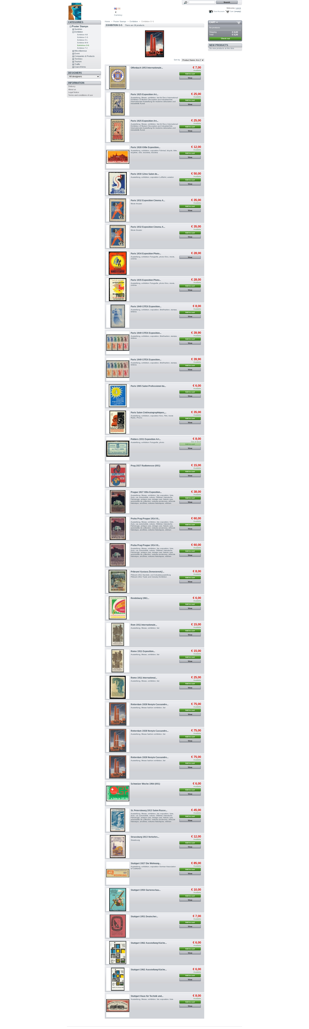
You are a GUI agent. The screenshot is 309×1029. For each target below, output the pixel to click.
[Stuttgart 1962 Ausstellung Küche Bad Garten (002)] (117, 979)
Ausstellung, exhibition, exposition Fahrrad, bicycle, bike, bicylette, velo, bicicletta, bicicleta (154, 151)
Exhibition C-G (82, 37)
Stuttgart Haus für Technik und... (147, 996)
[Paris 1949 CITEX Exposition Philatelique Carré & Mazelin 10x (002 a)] (117, 369)
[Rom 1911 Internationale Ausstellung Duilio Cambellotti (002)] (117, 634)
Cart (212, 22)
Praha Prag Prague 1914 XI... (145, 518)
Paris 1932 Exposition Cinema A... (148, 200)
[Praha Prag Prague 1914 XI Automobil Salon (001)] (117, 528)
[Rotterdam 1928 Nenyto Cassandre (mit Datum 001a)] (117, 714)
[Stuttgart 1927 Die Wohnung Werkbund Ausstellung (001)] (117, 873)
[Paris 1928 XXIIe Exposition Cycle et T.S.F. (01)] (117, 157)
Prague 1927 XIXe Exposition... (146, 492)
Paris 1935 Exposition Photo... (146, 280)
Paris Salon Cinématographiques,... (148, 412)
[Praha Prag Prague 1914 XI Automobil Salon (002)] (117, 555)
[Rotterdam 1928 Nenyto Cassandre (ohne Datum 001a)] (117, 767)
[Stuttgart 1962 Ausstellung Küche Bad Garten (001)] (117, 952)
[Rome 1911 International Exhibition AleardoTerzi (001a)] (117, 687)
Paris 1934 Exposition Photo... (146, 253)
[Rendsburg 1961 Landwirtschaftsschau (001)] (117, 608)
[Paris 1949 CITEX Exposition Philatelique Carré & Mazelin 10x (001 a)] (117, 342)
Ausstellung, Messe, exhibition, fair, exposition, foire (152, 999)
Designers (75, 73)
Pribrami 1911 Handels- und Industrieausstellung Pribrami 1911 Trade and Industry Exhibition (151, 576)
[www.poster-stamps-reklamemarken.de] (90, 10)
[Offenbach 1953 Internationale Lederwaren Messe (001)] (117, 77)
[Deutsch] (118, 9)
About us (72, 89)
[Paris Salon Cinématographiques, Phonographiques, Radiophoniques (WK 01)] (117, 422)
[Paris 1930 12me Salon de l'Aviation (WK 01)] (117, 183)
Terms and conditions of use (80, 95)
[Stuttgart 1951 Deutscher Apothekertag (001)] (117, 926)
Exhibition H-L (82, 40)
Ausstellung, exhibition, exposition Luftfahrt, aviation (152, 177)
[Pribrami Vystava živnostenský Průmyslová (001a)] (117, 581)
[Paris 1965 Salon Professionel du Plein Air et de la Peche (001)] (117, 395)
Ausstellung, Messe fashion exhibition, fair (148, 708)
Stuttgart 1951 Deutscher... (144, 916)
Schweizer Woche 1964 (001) (145, 784)
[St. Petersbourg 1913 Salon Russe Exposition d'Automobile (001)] (117, 820)
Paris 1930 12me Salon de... (145, 174)
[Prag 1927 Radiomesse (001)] (117, 475)
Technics (78, 59)
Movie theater (136, 204)
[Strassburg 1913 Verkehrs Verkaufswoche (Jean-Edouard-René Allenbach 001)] (117, 846)
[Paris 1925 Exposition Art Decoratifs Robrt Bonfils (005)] (117, 130)
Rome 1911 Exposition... (143, 651)
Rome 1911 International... (144, 678)
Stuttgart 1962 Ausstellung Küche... (149, 943)
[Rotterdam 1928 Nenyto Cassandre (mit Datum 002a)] (117, 740)
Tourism (78, 61)
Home (107, 21)
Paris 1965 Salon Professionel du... (148, 386)
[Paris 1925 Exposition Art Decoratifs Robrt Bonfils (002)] (117, 104)
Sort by (177, 60)
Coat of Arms (80, 67)
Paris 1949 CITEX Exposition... (146, 306)
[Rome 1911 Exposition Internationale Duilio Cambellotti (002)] (117, 661)
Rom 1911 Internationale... (144, 625)
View (190, 78)
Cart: (232, 11)
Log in (238, 8)
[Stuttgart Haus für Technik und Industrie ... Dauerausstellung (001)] (117, 1005)
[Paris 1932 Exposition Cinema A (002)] (117, 236)
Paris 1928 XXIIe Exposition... (145, 147)
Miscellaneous (81, 51)
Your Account (219, 11)
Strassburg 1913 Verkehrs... (145, 837)
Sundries (78, 29)
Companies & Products (85, 56)
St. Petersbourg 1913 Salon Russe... (149, 810)
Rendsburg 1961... (140, 598)
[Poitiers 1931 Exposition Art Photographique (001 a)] (117, 448)
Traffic (77, 64)
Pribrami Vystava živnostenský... (147, 571)
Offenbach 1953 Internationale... (147, 68)
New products (218, 45)
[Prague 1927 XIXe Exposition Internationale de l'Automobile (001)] (117, 501)
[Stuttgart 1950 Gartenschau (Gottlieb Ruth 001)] (117, 899)
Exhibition (79, 32)
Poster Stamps (80, 26)
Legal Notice (73, 92)
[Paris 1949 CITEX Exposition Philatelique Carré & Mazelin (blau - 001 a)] (117, 316)
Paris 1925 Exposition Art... (144, 94)
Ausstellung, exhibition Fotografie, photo (147, 442)
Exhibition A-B (82, 35)
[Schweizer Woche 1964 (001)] (117, 793)
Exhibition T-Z (82, 48)
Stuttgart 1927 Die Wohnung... (146, 863)
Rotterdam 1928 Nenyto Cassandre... (149, 704)
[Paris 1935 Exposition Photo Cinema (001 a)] (117, 289)
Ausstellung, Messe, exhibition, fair (145, 628)
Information (76, 83)
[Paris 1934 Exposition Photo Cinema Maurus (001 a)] (117, 263)
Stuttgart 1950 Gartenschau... (146, 890)
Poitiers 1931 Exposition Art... (146, 439)
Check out (225, 39)
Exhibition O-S (83, 45)
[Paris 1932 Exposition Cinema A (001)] (117, 210)
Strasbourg (135, 840)
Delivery (71, 86)
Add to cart (190, 74)
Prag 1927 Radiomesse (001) (145, 465)
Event (77, 53)
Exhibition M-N (82, 43)
